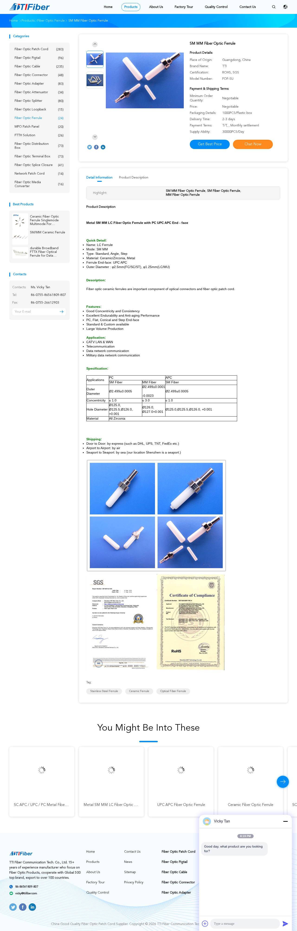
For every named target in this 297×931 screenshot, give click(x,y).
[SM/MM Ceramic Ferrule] (20, 237)
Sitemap (130, 872)
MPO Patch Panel (39, 127)
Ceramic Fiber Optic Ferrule (250, 805)
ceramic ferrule (139, 691)
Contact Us (247, 7)
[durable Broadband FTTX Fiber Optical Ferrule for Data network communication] (20, 253)
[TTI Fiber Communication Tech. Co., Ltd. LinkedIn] (103, 147)
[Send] (285, 923)
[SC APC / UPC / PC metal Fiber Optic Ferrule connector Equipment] (41, 770)
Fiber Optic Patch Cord (39, 49)
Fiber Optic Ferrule (39, 118)
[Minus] (285, 821)
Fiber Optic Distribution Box (39, 145)
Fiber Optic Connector (39, 75)
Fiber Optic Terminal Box (39, 156)
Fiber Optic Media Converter (39, 184)
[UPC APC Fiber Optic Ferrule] (180, 770)
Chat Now (253, 144)
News (128, 862)
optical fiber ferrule (173, 691)
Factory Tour (184, 7)
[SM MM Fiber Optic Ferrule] (145, 81)
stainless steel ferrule (104, 691)
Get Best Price (210, 144)
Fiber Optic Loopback (39, 109)
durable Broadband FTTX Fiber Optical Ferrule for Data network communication (47, 252)
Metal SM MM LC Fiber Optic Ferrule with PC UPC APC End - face (139, 805)
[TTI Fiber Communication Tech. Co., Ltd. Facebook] (96, 147)
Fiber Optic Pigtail (39, 58)
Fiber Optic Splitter (39, 101)
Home (108, 7)
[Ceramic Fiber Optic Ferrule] (250, 770)
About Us (156, 7)
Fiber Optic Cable (39, 66)
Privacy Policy (133, 882)
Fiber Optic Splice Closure (39, 165)
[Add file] (205, 923)
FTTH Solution (39, 135)
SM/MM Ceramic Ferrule (47, 232)
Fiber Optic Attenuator (39, 92)
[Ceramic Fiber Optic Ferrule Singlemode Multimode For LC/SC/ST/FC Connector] (20, 221)
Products (130, 7)
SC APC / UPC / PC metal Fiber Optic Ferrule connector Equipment (70, 805)
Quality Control (216, 7)
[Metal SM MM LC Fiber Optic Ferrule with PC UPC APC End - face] (111, 770)
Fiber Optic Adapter (39, 84)
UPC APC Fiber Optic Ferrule (181, 805)
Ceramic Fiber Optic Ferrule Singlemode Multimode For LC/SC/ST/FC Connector (44, 220)
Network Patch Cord (39, 174)
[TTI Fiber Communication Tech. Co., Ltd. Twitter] (89, 147)
